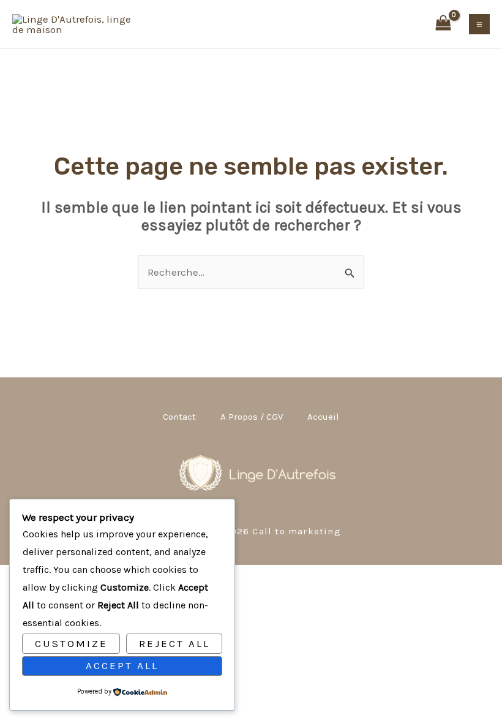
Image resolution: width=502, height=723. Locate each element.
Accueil (323, 416)
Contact (179, 416)
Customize (71, 643)
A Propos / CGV (251, 416)
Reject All (174, 643)
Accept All (122, 665)
